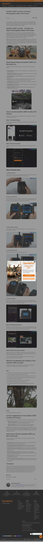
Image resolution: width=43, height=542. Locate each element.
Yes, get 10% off (28, 275)
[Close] (35, 262)
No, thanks (29, 278)
